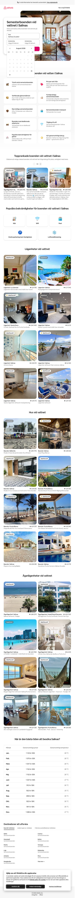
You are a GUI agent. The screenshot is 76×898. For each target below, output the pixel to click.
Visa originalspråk (52, 2)
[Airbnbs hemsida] (8, 8)
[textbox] (15, 43)
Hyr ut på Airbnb (64, 8)
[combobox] (23, 37)
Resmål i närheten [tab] (9, 828)
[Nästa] (40, 164)
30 (31, 71)
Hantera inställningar (55, 886)
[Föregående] (34, 164)
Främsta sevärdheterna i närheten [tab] (45, 828)
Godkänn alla (16, 886)
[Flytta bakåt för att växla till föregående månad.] (10, 48)
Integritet (34, 895)
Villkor (41, 895)
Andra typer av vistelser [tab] (24, 828)
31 (9, 75)
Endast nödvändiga (35, 886)
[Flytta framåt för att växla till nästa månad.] (31, 48)
